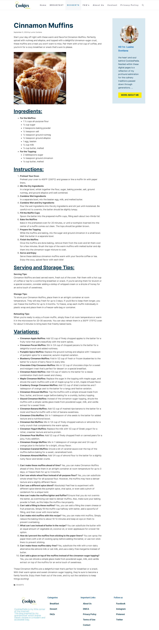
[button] (142, 5)
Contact (112, 5)
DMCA (86, 609)
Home (43, 5)
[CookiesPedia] (24, 5)
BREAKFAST (57, 5)
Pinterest (120, 614)
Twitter (119, 619)
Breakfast (54, 603)
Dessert (53, 609)
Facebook (120, 603)
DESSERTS (73, 5)
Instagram (121, 609)
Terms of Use (89, 619)
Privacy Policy (130, 5)
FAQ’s (86, 5)
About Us (98, 5)
